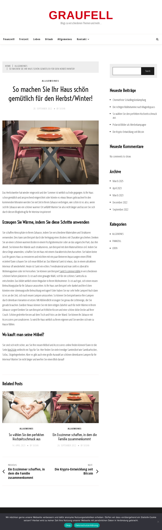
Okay (68, 525)
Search (147, 70)
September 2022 (120, 209)
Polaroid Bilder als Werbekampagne (129, 124)
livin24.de (12, 350)
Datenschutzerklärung (86, 525)
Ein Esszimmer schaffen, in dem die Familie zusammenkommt (75, 437)
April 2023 (117, 188)
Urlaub (49, 39)
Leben (36, 39)
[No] (158, 521)
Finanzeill (9, 39)
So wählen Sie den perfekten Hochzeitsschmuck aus (26, 437)
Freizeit (24, 39)
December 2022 (120, 202)
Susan (62, 108)
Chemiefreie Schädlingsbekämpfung (129, 100)
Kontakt (82, 39)
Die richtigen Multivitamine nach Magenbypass (134, 107)
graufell (81, 15)
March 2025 (118, 181)
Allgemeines (65, 39)
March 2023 (118, 195)
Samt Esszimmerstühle (70, 271)
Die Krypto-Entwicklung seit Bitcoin (128, 132)
